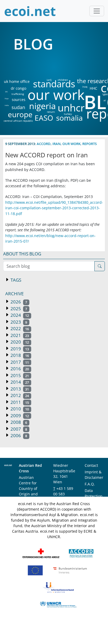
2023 (18, 322)
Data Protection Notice (93, 496)
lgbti (105, 94)
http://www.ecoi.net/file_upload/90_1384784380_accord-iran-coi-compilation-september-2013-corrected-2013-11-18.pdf (54, 208)
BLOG (33, 43)
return (51, 111)
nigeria (42, 106)
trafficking (18, 94)
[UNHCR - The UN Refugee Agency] (58, 604)
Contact (91, 465)
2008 (18, 422)
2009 (19, 416)
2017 (19, 362)
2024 (19, 315)
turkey (68, 114)
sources (18, 99)
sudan (18, 107)
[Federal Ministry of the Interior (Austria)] (70, 570)
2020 (19, 342)
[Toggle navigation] (96, 11)
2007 (18, 429)
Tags (15, 280)
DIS (6, 92)
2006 (18, 435)
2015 (19, 375)
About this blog (22, 254)
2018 (19, 355)
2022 (19, 328)
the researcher (88, 81)
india (6, 105)
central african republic (18, 120)
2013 (19, 389)
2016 (19, 369)
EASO (44, 117)
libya (6, 98)
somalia (69, 117)
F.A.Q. (90, 483)
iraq (84, 86)
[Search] (99, 266)
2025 (18, 309)
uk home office (17, 81)
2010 (19, 409)
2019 (19, 349)
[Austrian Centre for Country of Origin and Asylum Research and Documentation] (81, 552)
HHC (93, 88)
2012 (19, 395)
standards (54, 84)
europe (20, 114)
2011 (19, 402)
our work (56, 94)
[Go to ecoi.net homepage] (30, 11)
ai (105, 100)
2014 (19, 382)
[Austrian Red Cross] (41, 552)
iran (56, 143)
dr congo (18, 88)
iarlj (49, 79)
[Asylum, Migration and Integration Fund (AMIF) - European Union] (35, 570)
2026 (18, 302)
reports (89, 143)
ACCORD (44, 143)
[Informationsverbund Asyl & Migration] (58, 587)
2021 (19, 335)
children (63, 79)
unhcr (71, 108)
